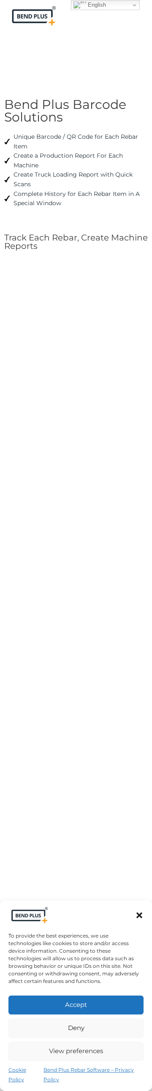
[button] (139, 915)
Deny (76, 1028)
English (96, 5)
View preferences (76, 1051)
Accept (76, 1005)
